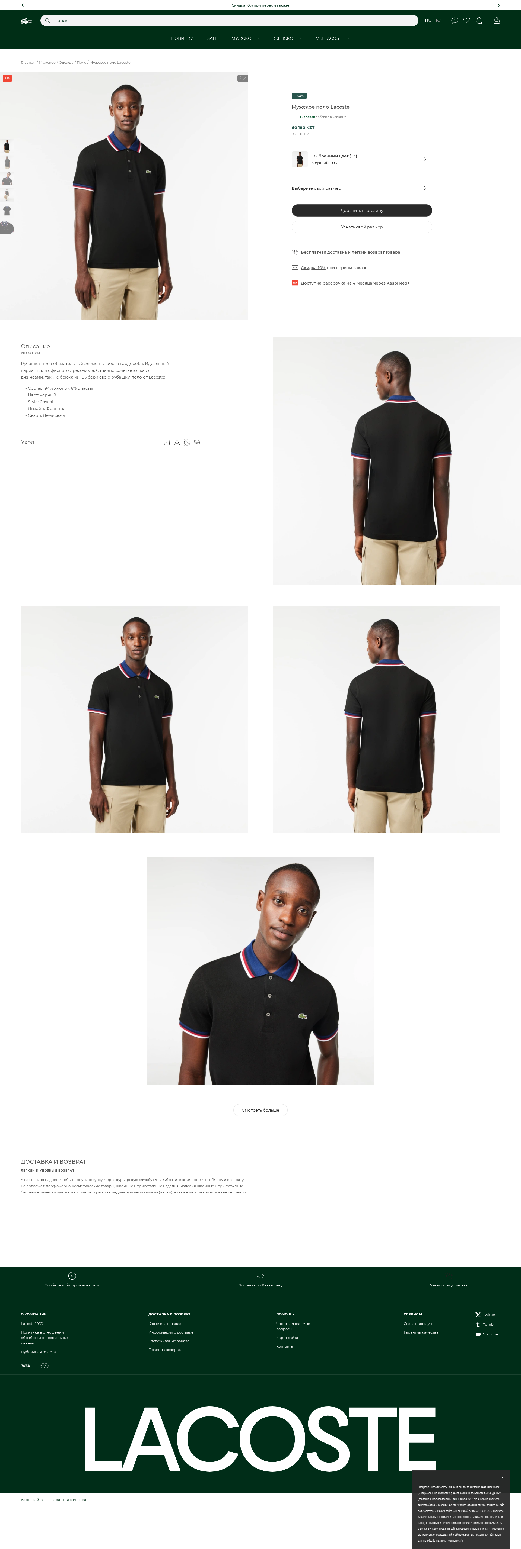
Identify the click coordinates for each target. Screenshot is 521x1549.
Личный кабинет (479, 20)
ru (428, 20)
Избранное (467, 20)
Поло (81, 62)
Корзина (497, 20)
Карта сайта (287, 1337)
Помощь (454, 20)
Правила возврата (165, 1349)
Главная (28, 62)
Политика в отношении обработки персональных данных (45, 1337)
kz (438, 20)
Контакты (285, 1346)
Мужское (47, 62)
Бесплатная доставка (324, 252)
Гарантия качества (421, 1332)
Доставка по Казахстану (260, 1285)
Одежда (66, 62)
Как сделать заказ (164, 1323)
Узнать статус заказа (449, 1285)
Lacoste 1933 (32, 1323)
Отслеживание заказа (168, 1341)
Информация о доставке (170, 1332)
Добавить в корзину (362, 210)
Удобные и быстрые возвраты (72, 1285)
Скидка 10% (313, 267)
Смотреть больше (260, 1110)
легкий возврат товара (376, 252)
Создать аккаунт (419, 1323)
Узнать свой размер (362, 227)
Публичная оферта (38, 1352)
